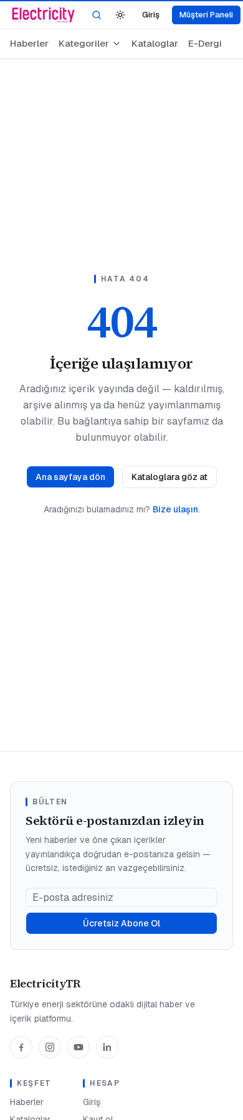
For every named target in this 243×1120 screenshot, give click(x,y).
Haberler (29, 43)
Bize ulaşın (175, 509)
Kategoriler (84, 43)
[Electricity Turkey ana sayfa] (43, 15)
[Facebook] (21, 1047)
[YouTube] (78, 1047)
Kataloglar (154, 43)
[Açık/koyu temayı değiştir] (120, 15)
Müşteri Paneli (206, 14)
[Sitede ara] (97, 15)
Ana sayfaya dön (70, 476)
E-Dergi (205, 43)
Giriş (151, 14)
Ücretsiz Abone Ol (121, 923)
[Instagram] (50, 1047)
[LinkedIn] (107, 1047)
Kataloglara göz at (169, 476)
